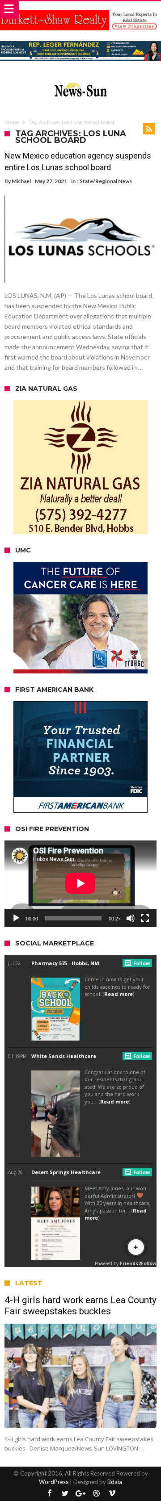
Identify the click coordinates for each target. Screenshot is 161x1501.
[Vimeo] (112, 1493)
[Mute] (130, 918)
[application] (80, 883)
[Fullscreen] (144, 918)
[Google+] (80, 1493)
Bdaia (114, 1481)
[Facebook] (49, 1493)
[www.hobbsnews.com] (80, 80)
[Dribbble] (96, 1493)
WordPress (53, 1481)
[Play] (16, 918)
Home (11, 122)
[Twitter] (65, 1493)
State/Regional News (106, 181)
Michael (21, 181)
